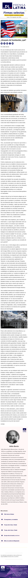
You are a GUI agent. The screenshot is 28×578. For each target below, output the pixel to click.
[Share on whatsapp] (10, 43)
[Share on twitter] (4, 43)
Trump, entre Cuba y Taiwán (10, 530)
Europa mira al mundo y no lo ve (11, 535)
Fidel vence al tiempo (9, 514)
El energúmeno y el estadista (11, 519)
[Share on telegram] (7, 43)
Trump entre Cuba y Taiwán (10, 525)
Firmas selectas (14, 12)
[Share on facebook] (2, 43)
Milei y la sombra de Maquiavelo (11, 541)
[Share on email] (13, 43)
